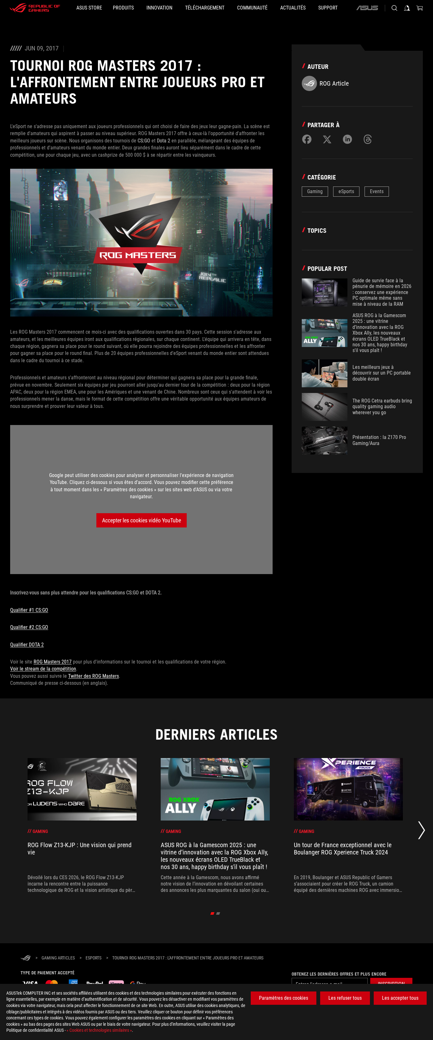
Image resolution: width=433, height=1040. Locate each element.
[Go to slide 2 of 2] (218, 913)
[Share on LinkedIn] (347, 139)
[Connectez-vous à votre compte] (407, 8)
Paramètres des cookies (283, 998)
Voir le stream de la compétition (43, 669)
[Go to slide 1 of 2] (212, 913)
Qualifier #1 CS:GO (29, 610)
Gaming (315, 191)
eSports (346, 191)
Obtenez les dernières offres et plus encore (339, 974)
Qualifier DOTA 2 (27, 645)
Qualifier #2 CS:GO (29, 627)
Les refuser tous (345, 998)
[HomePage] (26, 958)
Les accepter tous (400, 998)
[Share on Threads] (368, 139)
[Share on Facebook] (307, 139)
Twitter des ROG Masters (93, 676)
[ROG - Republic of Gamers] (35, 8)
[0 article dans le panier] (419, 8)
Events (377, 191)
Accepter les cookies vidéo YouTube (141, 520)
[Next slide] (421, 832)
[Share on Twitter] (327, 139)
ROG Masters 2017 (53, 662)
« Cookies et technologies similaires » (99, 1030)
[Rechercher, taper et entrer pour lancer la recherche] (394, 8)
